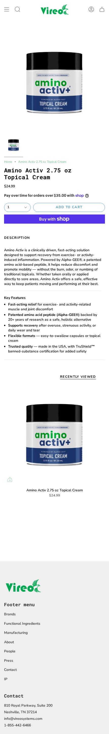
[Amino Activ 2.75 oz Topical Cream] (54, 434)
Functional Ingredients (22, 623)
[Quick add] (9, 479)
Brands (10, 614)
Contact (10, 669)
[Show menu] (7, 9)
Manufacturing (16, 632)
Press (8, 660)
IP (5, 679)
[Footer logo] (23, 585)
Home (8, 162)
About (9, 642)
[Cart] (102, 9)
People (9, 651)
